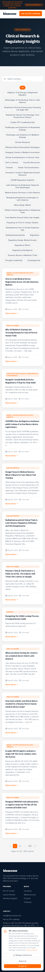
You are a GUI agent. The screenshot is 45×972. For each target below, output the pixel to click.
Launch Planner (9, 895)
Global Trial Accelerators (28, 167)
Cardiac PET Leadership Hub (22, 122)
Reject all (22, 961)
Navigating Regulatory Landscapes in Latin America (22, 199)
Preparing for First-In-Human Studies (22, 223)
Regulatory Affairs (22, 245)
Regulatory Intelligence (22, 250)
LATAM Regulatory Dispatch (22, 180)
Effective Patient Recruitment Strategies (22, 147)
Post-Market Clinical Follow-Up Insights (22, 217)
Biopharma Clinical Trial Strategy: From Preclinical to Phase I (22, 116)
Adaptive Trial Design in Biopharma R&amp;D (22, 93)
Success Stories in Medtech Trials (22, 255)
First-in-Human (11, 162)
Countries (28, 891)
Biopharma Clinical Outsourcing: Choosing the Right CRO (22, 108)
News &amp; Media (22, 205)
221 (30, 846)
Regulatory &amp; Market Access (22, 240)
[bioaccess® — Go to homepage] (10, 13)
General (9, 167)
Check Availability (33, 5)
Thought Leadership (13, 260)
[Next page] (35, 846)
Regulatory (34, 235)
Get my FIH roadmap (30, 13)
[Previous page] (10, 846)
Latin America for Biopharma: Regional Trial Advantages (22, 186)
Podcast (27, 898)
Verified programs (10, 898)
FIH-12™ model (8, 891)
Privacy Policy (31, 950)
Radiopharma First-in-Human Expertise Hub (22, 229)
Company (28, 902)
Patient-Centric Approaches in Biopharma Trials (22, 211)
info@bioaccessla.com (12, 916)
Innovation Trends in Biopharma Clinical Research (22, 174)
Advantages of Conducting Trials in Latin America (22, 101)
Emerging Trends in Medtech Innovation (22, 152)
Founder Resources (31, 162)
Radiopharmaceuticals (15, 235)
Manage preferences (23, 955)
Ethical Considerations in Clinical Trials (22, 157)
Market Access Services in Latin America (22, 192)
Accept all (22, 966)
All (22, 88)
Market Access (30, 895)
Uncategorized (33, 260)
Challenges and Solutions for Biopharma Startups (22, 128)
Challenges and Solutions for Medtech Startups (22, 136)
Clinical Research (22, 142)
